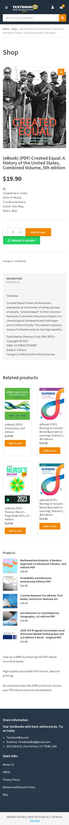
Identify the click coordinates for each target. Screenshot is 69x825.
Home (6, 29)
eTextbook (20, 261)
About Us (8, 764)
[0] (61, 7)
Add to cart (38, 232)
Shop (14, 29)
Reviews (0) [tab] (13, 282)
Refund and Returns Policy (19, 787)
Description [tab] (14, 278)
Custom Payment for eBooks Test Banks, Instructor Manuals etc (41, 597)
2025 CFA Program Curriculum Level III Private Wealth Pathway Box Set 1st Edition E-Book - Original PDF (42, 634)
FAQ (5, 794)
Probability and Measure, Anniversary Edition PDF (36, 579)
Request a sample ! (24, 240)
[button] (61, 72)
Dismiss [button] (35, 820)
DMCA (6, 772)
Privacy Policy (11, 779)
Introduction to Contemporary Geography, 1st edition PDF (39, 614)
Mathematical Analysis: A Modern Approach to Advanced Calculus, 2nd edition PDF (43, 564)
